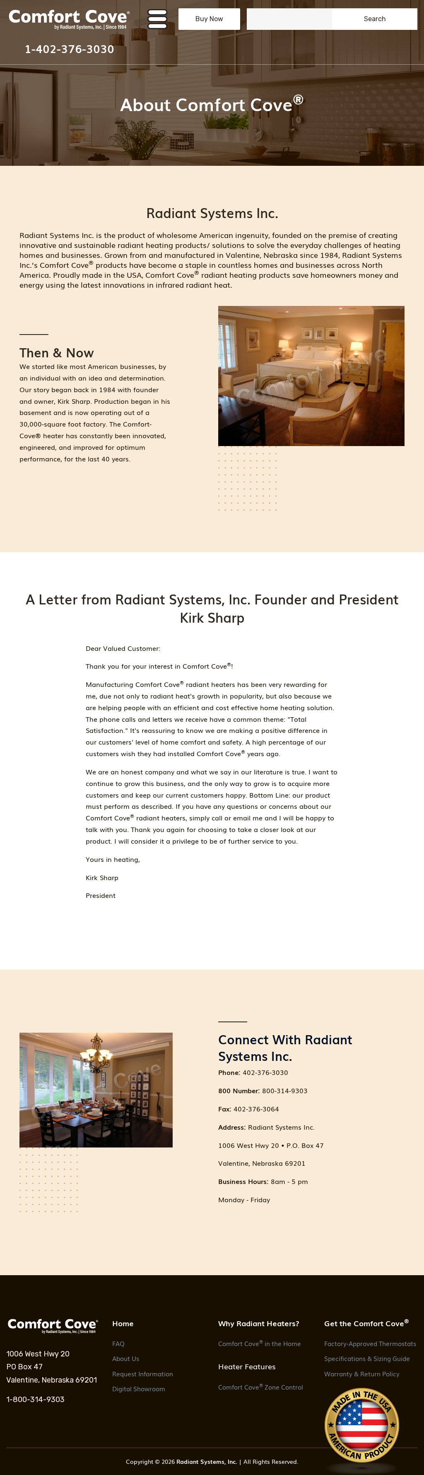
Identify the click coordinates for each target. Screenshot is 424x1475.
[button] (69, 19)
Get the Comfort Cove (366, 1322)
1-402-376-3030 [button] (69, 48)
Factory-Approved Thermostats (370, 1343)
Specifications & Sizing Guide (367, 1358)
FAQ (118, 1343)
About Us (125, 1358)
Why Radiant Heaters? (258, 1322)
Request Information (142, 1373)
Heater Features (247, 1366)
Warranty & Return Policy (362, 1373)
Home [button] (123, 1322)
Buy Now (209, 19)
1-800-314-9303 (35, 1399)
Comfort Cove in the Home (259, 1343)
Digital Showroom (138, 1388)
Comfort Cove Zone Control (260, 1386)
